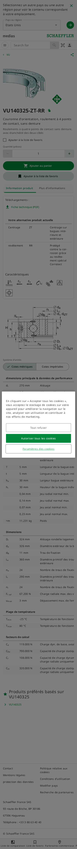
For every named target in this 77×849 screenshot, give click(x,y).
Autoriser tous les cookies (38, 438)
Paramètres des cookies (38, 449)
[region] (38, 425)
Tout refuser (38, 427)
